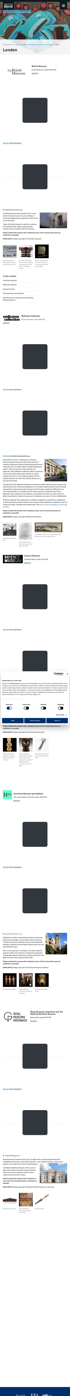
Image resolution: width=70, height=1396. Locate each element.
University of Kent (8, 45)
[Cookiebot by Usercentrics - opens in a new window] (55, 674)
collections (9, 456)
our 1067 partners (13, 683)
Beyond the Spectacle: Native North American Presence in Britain (16, 11)
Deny (12, 720)
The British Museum (10, 281)
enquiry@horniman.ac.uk (13, 934)
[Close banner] (67, 674)
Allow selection (35, 720)
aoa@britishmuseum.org (13, 210)
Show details (60, 715)
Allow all (57, 720)
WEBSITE (35, 74)
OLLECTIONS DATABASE (13, 390)
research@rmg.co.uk (12, 1156)
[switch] (26, 708)
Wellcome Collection (10, 285)
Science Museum (9, 289)
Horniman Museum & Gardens (13, 294)
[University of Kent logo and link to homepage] (8, 6)
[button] (63, 6)
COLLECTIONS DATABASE (12, 630)
